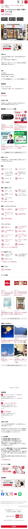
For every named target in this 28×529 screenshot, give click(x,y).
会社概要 (9, 511)
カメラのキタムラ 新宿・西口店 (9, 403)
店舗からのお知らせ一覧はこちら (14, 365)
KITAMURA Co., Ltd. (11, 520)
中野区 (2, 6)
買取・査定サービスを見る (7, 201)
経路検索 (14, 526)
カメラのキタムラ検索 (14, 5)
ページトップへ (23, 506)
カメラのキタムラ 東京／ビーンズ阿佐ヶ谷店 (12, 394)
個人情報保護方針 (9, 509)
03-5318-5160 (4, 95)
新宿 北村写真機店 (7, 411)
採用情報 (14, 511)
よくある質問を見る (5, 459)
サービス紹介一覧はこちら (14, 318)
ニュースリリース (18, 509)
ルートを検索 (20, 79)
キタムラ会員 (22, 1)
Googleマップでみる (14, 387)
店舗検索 (6, 5)
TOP (2, 5)
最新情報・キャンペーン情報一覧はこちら (14, 152)
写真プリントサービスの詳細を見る (9, 247)
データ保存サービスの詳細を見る (9, 261)
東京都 (21, 5)
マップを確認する (7, 79)
